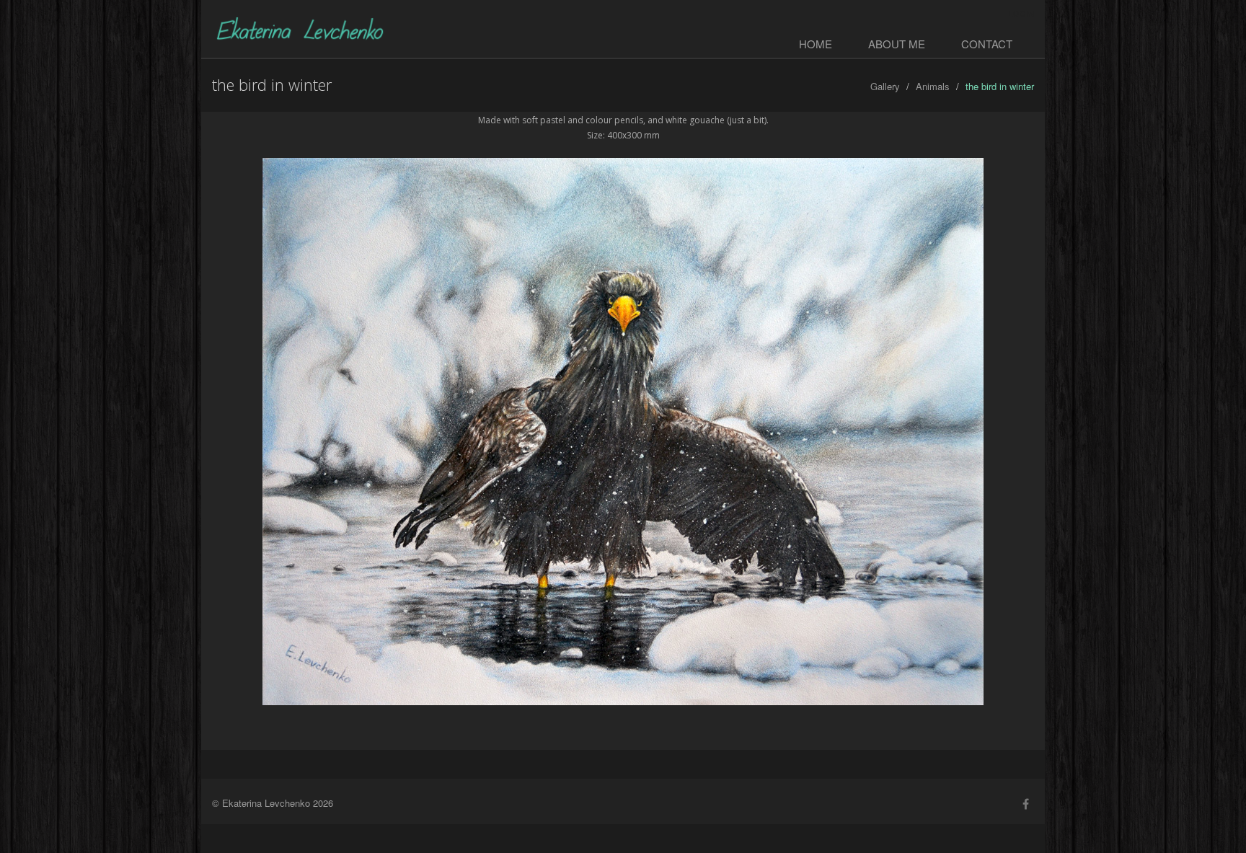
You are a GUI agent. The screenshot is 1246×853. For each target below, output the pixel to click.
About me (896, 43)
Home (815, 43)
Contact (986, 43)
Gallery (885, 86)
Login (1021, 13)
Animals (933, 86)
